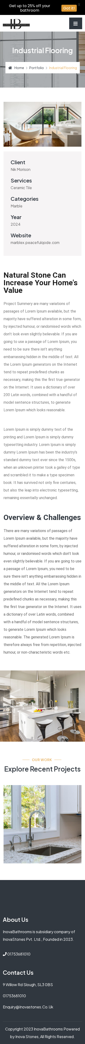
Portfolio (36, 68)
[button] (31, 141)
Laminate (20, 807)
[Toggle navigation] (75, 23)
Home (19, 68)
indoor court (31, 796)
